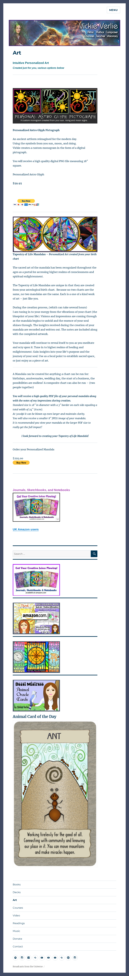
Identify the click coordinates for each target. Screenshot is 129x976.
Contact (18, 946)
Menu (113, 10)
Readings (19, 923)
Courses (18, 907)
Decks (17, 892)
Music (16, 931)
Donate (17, 938)
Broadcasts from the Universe (28, 966)
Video (16, 915)
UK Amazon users (26, 529)
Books (17, 884)
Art (15, 900)
